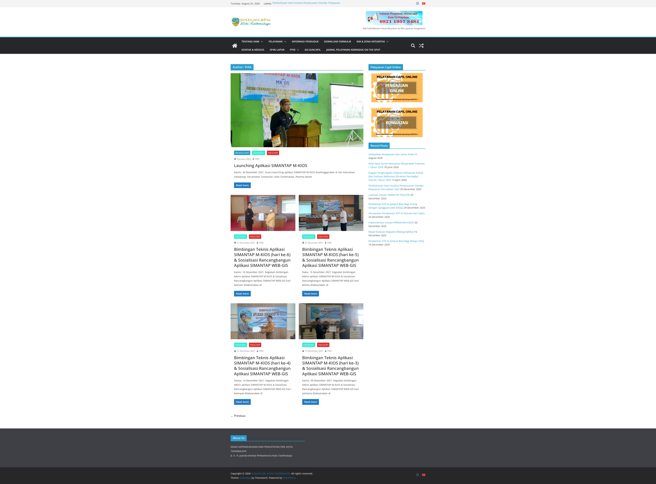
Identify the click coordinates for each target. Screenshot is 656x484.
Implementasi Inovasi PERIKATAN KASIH (391, 222)
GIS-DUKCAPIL (313, 49)
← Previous (238, 416)
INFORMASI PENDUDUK (305, 41)
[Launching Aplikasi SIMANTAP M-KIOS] (297, 110)
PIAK (257, 158)
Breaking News (242, 153)
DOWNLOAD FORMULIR (337, 41)
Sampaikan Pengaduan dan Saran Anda (391, 154)
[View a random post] (421, 46)
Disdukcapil (258, 153)
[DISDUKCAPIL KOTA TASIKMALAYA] (235, 46)
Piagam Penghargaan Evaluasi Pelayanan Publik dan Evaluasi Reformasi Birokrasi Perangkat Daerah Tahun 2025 (395, 176)
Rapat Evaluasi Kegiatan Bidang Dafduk (391, 231)
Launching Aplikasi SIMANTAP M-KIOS (270, 165)
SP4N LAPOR (277, 49)
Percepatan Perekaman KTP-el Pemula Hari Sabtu (396, 213)
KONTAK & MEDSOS (253, 49)
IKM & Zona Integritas (371, 41)
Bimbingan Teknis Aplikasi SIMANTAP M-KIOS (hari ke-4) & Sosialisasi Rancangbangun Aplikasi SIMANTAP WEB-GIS (262, 365)
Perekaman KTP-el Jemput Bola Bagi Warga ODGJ (396, 241)
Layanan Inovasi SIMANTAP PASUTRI (389, 194)
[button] (261, 41)
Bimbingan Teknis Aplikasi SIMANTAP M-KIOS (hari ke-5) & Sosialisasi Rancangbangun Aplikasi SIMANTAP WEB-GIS (330, 257)
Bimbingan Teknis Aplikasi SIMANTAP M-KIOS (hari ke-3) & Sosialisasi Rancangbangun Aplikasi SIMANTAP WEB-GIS (330, 365)
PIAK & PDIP (273, 153)
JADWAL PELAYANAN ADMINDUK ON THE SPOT (353, 49)
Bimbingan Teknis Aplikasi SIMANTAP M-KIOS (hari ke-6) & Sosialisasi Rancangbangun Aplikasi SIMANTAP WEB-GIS (262, 257)
